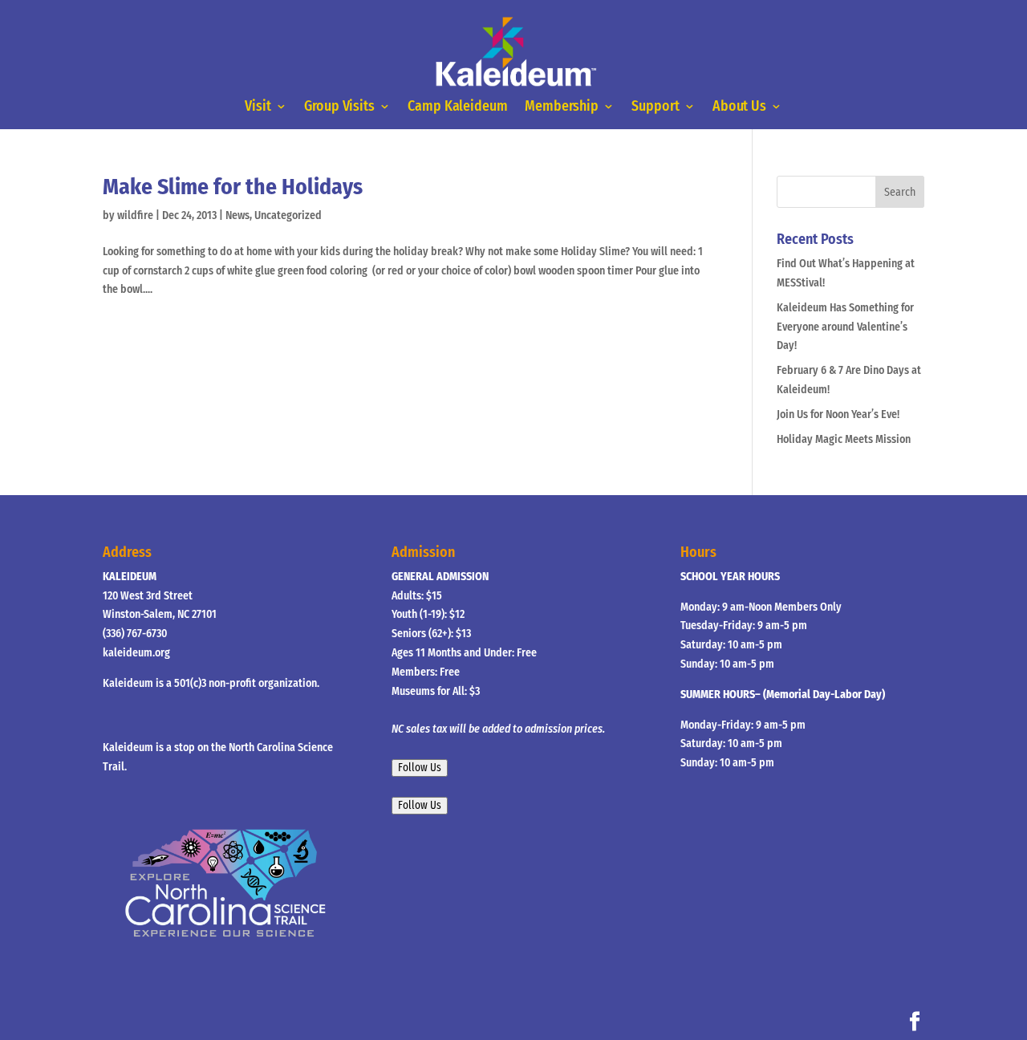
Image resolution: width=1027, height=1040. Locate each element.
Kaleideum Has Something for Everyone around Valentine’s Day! (845, 327)
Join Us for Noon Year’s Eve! (838, 414)
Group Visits (339, 108)
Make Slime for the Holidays (233, 186)
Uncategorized (288, 215)
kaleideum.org (136, 653)
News (237, 215)
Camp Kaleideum (457, 108)
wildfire (135, 215)
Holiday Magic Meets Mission (844, 439)
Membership (562, 108)
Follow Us (419, 768)
